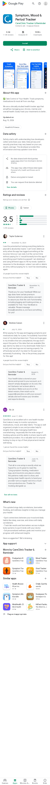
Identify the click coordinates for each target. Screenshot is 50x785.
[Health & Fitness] (12, 127)
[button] (26, 35)
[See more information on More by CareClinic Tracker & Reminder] (45, 550)
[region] (25, 33)
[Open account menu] (46, 4)
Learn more (15, 161)
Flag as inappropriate (15, 614)
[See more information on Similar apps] (45, 578)
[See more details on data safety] (12, 187)
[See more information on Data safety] (45, 134)
